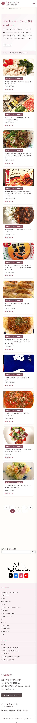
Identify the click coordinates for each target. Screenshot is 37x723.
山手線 (3, 622)
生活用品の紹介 (5, 628)
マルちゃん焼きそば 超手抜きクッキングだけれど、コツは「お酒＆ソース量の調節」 (18, 155)
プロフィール (5, 644)
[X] (11, 575)
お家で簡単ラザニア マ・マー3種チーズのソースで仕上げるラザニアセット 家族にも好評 (18, 193)
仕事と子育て (5, 595)
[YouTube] (26, 575)
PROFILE (4, 710)
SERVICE (12, 710)
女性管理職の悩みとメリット (9, 592)
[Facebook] (16, 575)
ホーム (5, 52)
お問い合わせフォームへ (11, 695)
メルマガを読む (5, 653)
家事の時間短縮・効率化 (8, 613)
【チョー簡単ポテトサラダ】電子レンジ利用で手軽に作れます (18, 486)
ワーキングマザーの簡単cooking (14, 78)
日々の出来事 (5, 625)
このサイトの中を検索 (8, 549)
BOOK (19, 710)
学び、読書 (4, 610)
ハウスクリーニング (7, 616)
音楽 (2, 634)
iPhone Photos (6, 601)
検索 (33, 552)
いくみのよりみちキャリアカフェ (10, 656)
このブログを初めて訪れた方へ (10, 647)
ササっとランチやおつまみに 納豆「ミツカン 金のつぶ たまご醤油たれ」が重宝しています (18, 267)
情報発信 (3, 598)
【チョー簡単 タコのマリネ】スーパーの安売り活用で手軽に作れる (18, 450)
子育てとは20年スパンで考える (10, 650)
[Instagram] (21, 575)
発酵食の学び (5, 631)
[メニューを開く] (34, 3)
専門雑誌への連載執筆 (7, 659)
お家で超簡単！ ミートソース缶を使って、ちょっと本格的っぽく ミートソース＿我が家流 (18, 341)
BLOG (25, 710)
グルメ (3, 604)
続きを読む (8, 89)
